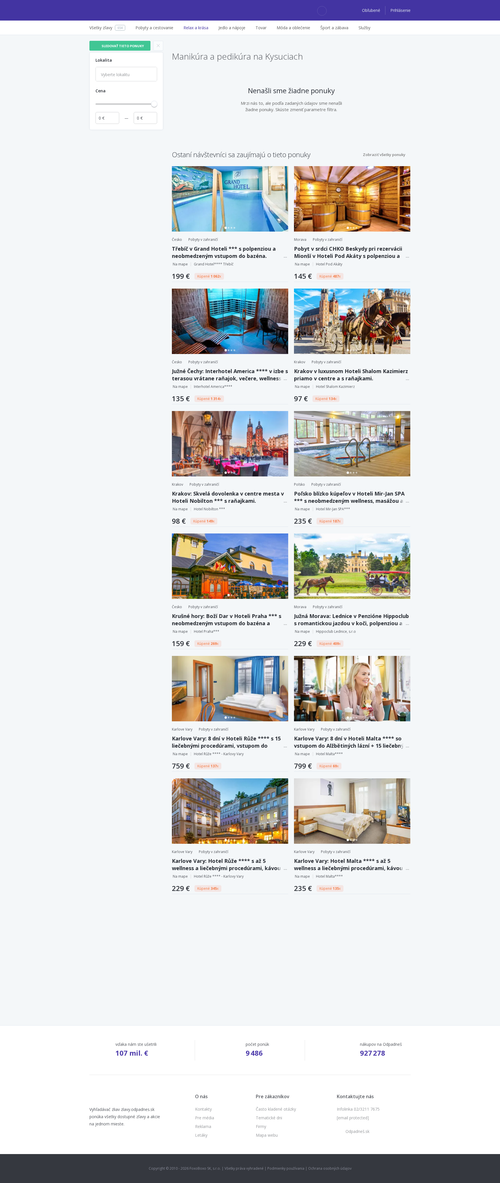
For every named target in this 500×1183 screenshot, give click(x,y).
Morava (300, 239)
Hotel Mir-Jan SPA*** (333, 509)
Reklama (203, 1126)
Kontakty (203, 1109)
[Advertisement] (126, 220)
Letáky (201, 1135)
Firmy (261, 1126)
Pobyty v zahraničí (203, 239)
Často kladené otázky (276, 1109)
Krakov (299, 362)
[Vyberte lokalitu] (126, 75)
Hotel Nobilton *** (209, 509)
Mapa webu (267, 1135)
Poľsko (299, 484)
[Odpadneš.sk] (111, 10)
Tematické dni (269, 1117)
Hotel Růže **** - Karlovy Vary (219, 753)
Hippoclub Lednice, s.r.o (336, 631)
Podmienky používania (285, 1168)
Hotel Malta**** (329, 753)
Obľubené (371, 10)
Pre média (204, 1117)
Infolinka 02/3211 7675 (358, 1109)
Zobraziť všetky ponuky (384, 154)
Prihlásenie (400, 10)
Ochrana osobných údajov (330, 1168)
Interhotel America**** (213, 386)
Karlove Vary (182, 729)
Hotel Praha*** (206, 631)
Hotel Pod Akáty (329, 264)
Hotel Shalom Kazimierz (335, 386)
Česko (177, 239)
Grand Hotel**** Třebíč (214, 264)
